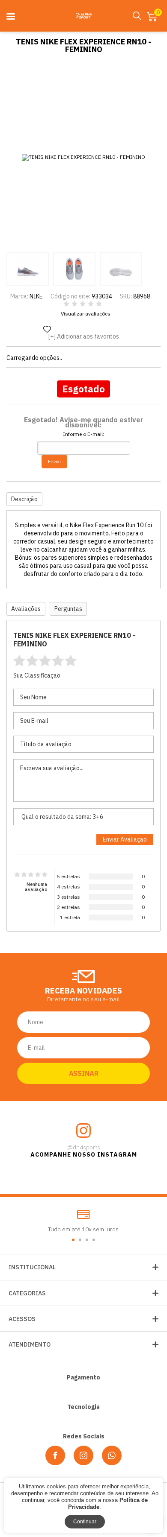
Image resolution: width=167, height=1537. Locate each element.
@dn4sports (83, 1147)
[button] (73, 1240)
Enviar (54, 462)
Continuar (84, 1522)
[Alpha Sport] (83, 16)
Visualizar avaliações (85, 314)
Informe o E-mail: (83, 434)
